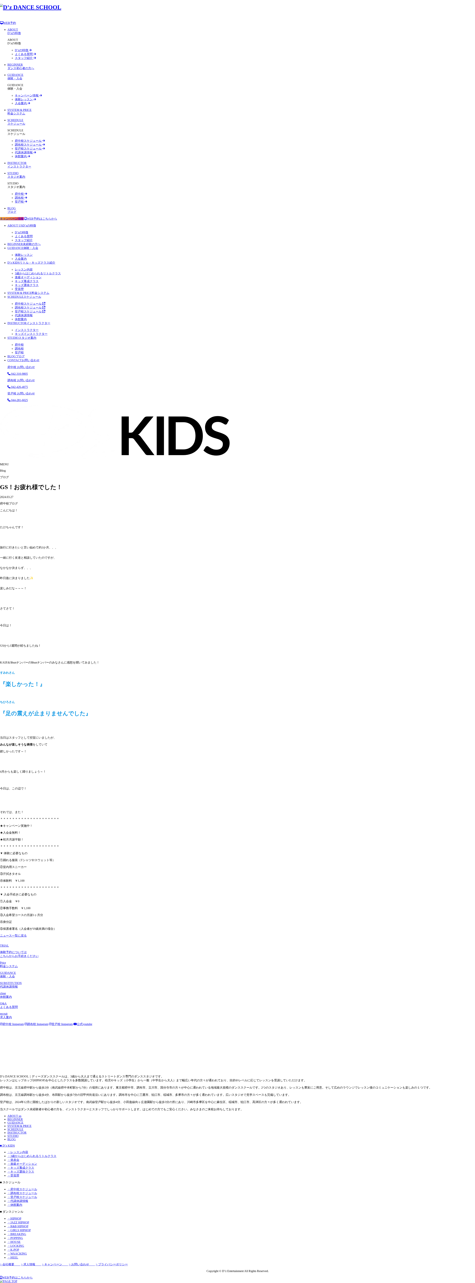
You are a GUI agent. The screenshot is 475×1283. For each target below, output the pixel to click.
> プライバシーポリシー (112, 1264)
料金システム (28, 292)
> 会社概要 (10, 1264)
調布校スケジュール (28, 144)
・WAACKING (17, 1253)
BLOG (11, 1139)
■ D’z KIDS (7, 1145)
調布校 (19, 197)
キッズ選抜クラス (27, 285)
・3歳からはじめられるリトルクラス (31, 1156)
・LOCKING (15, 1245)
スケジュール (24, 296)
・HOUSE (14, 1241)
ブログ (16, 356)
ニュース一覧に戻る (13, 935)
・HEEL (12, 1257)
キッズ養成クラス (27, 281)
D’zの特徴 (22, 50)
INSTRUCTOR (17, 1132)
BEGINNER (15, 1119)
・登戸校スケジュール (22, 1197)
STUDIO (13, 1136)
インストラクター (28, 323)
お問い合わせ (23, 360)
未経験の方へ (24, 244)
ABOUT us (14, 1115)
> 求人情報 (31, 1264)
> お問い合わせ (82, 1264)
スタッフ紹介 (24, 58)
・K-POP (13, 1249)
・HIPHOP (14, 1218)
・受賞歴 (13, 1175)
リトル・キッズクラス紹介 (31, 262)
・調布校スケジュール (22, 1193)
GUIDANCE (15, 1122)
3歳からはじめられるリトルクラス (38, 273)
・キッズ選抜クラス (20, 1171)
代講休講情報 (24, 152)
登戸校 (19, 201)
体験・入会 (22, 248)
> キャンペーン (55, 1264)
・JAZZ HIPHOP (18, 1222)
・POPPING (15, 1238)
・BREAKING (16, 1234)
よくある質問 (24, 54)
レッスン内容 (24, 269)
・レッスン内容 (17, 1152)
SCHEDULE (15, 1129)
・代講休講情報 (17, 1200)
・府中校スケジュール (22, 1189)
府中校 (19, 193)
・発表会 (13, 1159)
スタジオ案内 (21, 337)
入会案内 (21, 103)
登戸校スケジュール (28, 148)
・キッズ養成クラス (20, 1167)
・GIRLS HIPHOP (19, 1230)
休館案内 (21, 156)
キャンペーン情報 (27, 95)
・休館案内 (14, 1204)
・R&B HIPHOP (17, 1226)
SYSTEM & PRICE (19, 1126)
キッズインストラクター (31, 333)
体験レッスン (24, 99)
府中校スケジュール (28, 140)
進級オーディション (28, 277)
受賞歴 (19, 289)
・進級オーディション (22, 1163)
